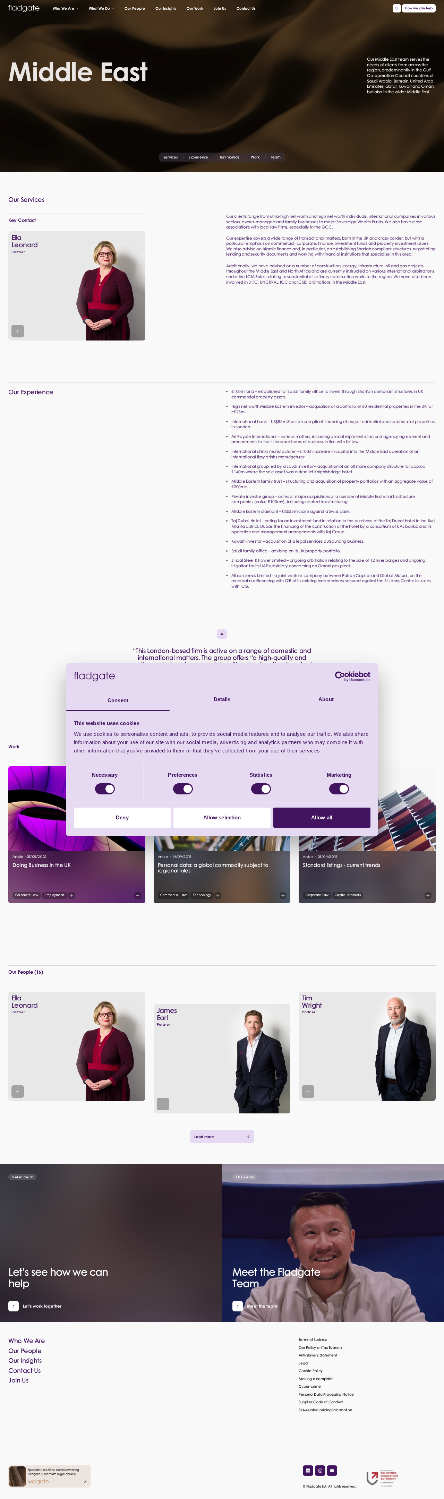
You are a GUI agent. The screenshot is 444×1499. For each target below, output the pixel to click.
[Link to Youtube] (332, 1470)
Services (170, 157)
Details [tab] (222, 699)
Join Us (220, 8)
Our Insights (165, 8)
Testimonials (229, 157)
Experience (198, 157)
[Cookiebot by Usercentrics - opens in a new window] (340, 676)
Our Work (195, 8)
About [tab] (326, 699)
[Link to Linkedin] (308, 1470)
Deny (122, 817)
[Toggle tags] (71, 895)
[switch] (183, 788)
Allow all (321, 817)
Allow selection (222, 817)
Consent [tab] (118, 700)
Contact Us (246, 8)
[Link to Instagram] (320, 1470)
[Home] (24, 8)
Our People (135, 8)
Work (255, 157)
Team (275, 157)
